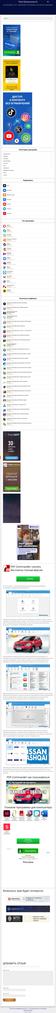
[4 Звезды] (29, 855)
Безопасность (6, 154)
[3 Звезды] (28, 855)
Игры (4, 172)
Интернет (5, 158)
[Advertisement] (28, 876)
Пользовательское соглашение (38, 1008)
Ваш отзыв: (6, 970)
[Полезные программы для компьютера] (0, 457)
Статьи (5, 175)
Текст (4, 165)
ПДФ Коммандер (8, 693)
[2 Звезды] (26, 855)
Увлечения (6, 168)
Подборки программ (8, 170)
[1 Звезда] (25, 855)
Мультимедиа (6, 161)
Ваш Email (6, 993)
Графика (5, 156)
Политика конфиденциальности (18, 1008)
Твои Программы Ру (28, 1)
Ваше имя (6, 988)
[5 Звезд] (30, 855)
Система (5, 163)
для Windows (28, 841)
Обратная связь (28, 1010)
